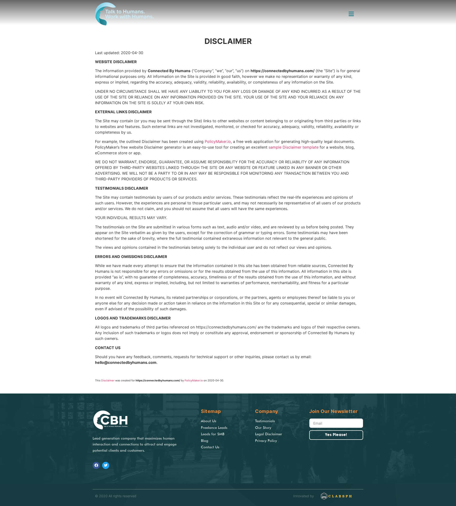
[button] (352, 14)
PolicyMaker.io (218, 141)
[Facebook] (96, 465)
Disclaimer (107, 380)
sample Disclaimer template (293, 147)
